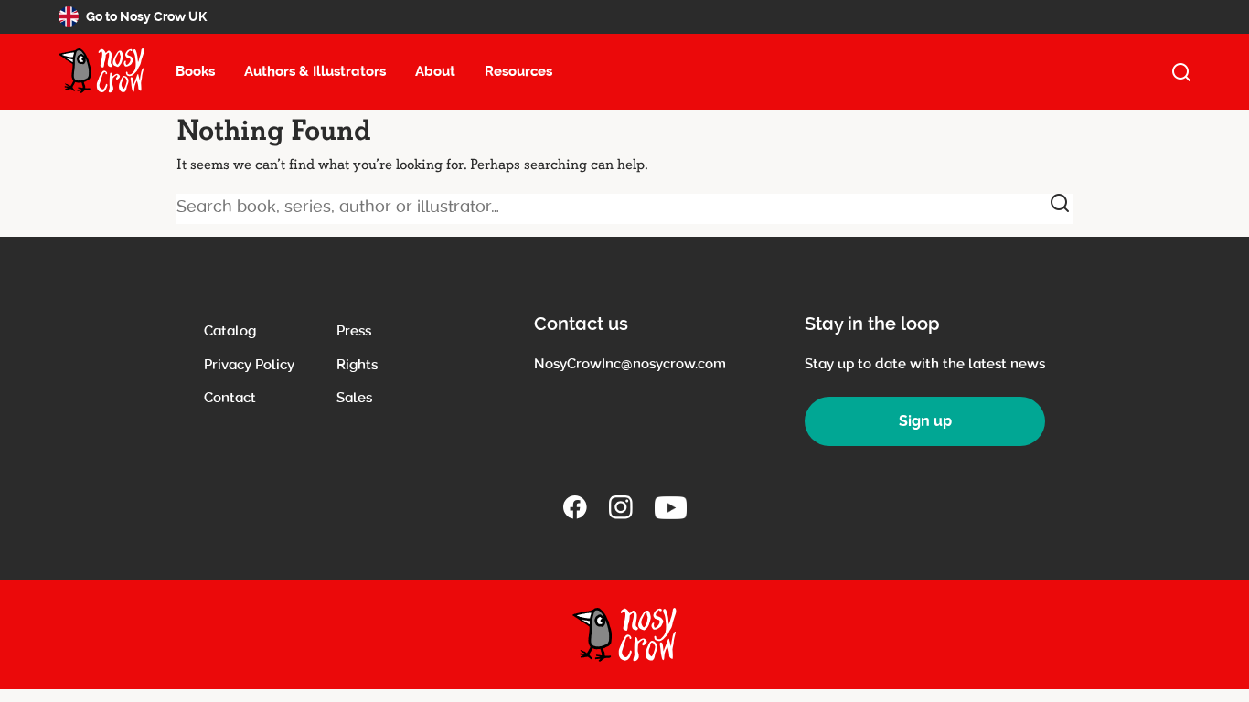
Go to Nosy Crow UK (146, 16)
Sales (354, 397)
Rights (357, 364)
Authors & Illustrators (315, 71)
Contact (230, 397)
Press (353, 331)
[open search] (1181, 72)
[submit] (1060, 203)
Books (195, 71)
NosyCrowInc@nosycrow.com (630, 364)
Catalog (230, 331)
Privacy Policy (249, 364)
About (435, 71)
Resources (518, 71)
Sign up (925, 421)
